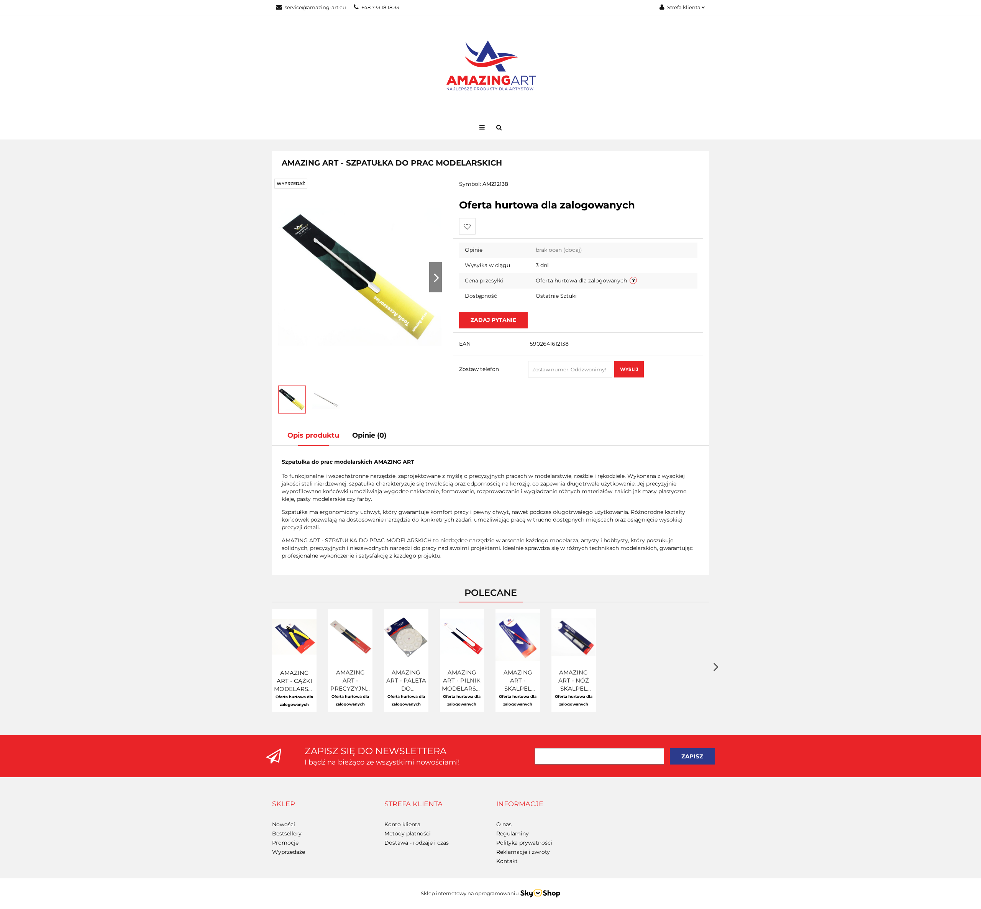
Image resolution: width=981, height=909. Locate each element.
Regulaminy (512, 833)
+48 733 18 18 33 (380, 7)
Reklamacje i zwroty (523, 851)
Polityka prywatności (524, 842)
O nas (504, 824)
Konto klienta (402, 824)
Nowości (283, 824)
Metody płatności (407, 833)
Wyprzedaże (288, 851)
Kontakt (507, 861)
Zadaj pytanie (493, 320)
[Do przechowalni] (467, 226)
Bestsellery (287, 833)
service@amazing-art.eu (315, 7)
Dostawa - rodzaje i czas (416, 842)
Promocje (285, 842)
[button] (283, 804)
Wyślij (629, 369)
